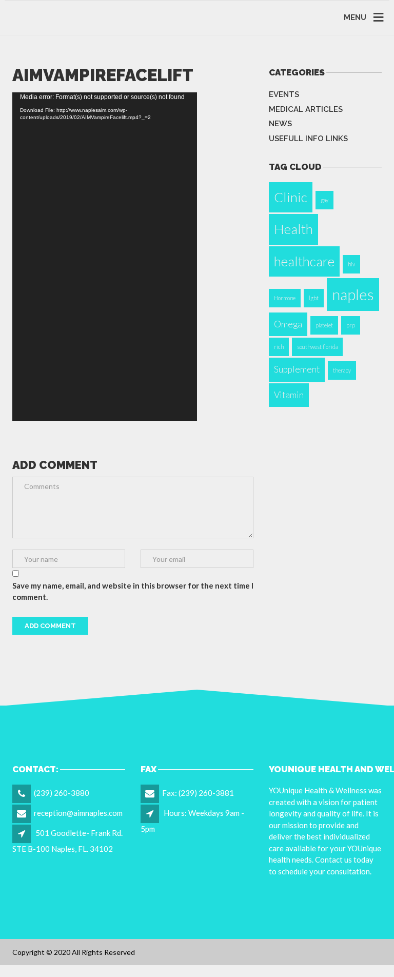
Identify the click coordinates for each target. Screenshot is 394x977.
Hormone (285, 298)
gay (324, 200)
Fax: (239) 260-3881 (198, 792)
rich (279, 346)
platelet (324, 325)
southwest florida (317, 346)
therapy (342, 370)
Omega (288, 324)
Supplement (297, 369)
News (280, 123)
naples (353, 294)
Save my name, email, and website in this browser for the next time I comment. (132, 591)
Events (284, 94)
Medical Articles (306, 109)
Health (293, 229)
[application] (104, 256)
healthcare (304, 261)
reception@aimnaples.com (78, 812)
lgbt (314, 298)
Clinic (290, 197)
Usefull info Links (308, 138)
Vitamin (289, 394)
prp (350, 325)
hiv (351, 264)
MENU (355, 17)
